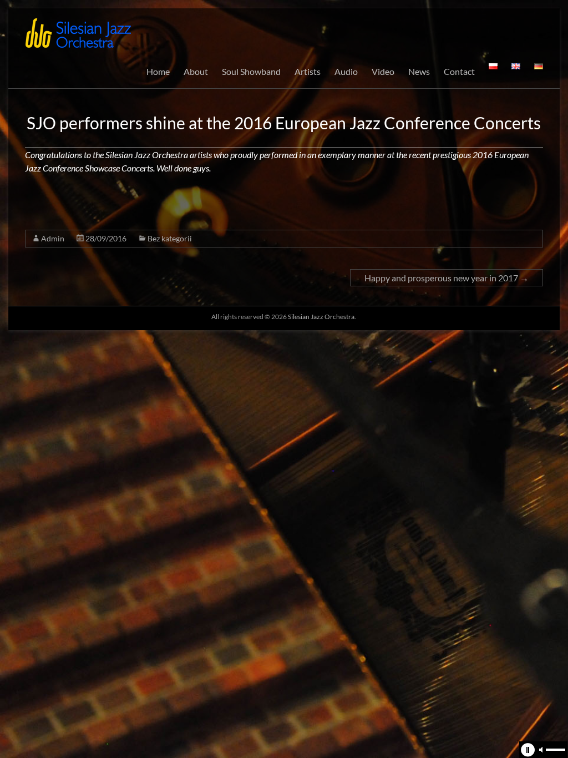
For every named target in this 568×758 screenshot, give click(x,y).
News (419, 71)
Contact (459, 71)
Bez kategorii (170, 238)
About (196, 71)
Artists (308, 71)
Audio (346, 71)
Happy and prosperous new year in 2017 (446, 277)
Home (158, 71)
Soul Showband (251, 71)
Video (383, 71)
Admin (52, 238)
